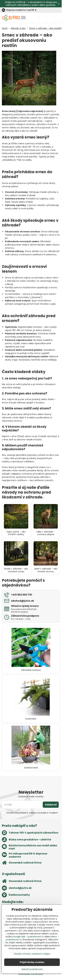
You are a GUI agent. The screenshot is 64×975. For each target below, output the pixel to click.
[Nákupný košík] (50, 18)
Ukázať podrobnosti (32, 969)
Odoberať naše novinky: (31, 796)
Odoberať (51, 804)
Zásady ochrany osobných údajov (32, 953)
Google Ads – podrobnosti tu (28, 936)
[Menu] (58, 18)
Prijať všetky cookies (32, 962)
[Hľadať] (42, 18)
